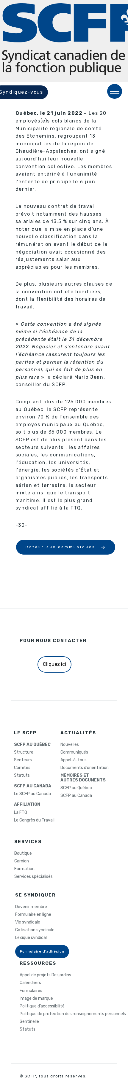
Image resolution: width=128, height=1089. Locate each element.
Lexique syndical (31, 937)
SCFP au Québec (76, 788)
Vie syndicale (27, 922)
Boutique (23, 853)
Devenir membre (31, 907)
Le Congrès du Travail (34, 820)
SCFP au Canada (76, 795)
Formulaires (31, 990)
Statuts (22, 775)
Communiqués (74, 752)
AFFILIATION (27, 804)
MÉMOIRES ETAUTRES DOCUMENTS (83, 778)
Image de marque (36, 998)
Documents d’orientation (84, 767)
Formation (24, 869)
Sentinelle (29, 1021)
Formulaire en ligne (33, 914)
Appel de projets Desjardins (45, 975)
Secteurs (23, 760)
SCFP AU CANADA (32, 786)
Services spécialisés (33, 876)
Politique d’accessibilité (42, 1006)
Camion (21, 861)
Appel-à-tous (73, 760)
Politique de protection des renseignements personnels (73, 1014)
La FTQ (20, 812)
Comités (22, 767)
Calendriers (30, 982)
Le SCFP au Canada (32, 794)
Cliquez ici (54, 664)
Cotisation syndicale (34, 930)
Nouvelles (69, 744)
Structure (23, 752)
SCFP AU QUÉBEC (32, 744)
